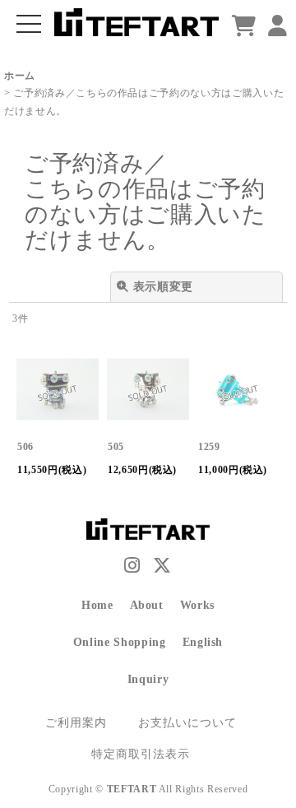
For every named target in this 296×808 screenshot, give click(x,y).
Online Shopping (119, 641)
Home (97, 604)
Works (197, 604)
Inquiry (148, 678)
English (203, 641)
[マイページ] (278, 27)
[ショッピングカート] (244, 27)
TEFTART (132, 789)
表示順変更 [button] (163, 287)
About (147, 604)
